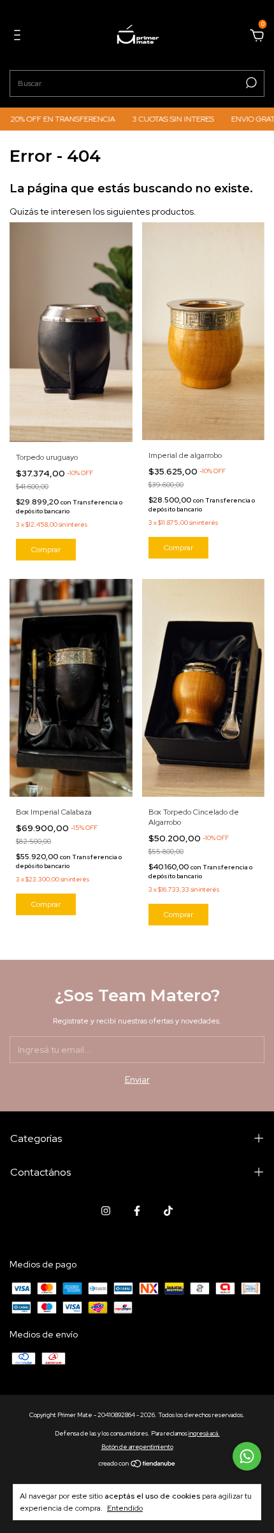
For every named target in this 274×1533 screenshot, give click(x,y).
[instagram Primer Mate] (106, 1211)
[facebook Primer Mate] (137, 1211)
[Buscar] (250, 83)
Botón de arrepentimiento (137, 1447)
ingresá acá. (204, 1433)
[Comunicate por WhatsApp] (247, 1456)
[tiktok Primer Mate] (168, 1211)
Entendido (125, 1508)
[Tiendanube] (137, 1465)
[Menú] (19, 37)
